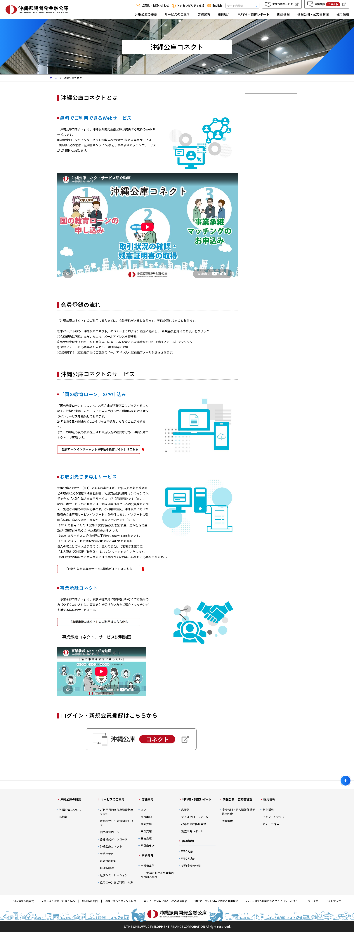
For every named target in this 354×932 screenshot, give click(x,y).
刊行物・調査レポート (253, 14)
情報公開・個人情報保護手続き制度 (238, 812)
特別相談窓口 (108, 868)
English (217, 5)
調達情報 (283, 14)
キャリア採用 (271, 824)
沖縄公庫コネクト (111, 846)
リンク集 (313, 901)
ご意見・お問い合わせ (155, 5)
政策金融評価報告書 (193, 824)
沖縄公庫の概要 (146, 14)
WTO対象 (187, 851)
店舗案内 (203, 14)
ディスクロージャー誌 (195, 817)
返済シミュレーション (114, 875)
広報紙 (185, 810)
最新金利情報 (108, 861)
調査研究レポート (192, 831)
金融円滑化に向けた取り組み (58, 901)
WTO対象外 (188, 858)
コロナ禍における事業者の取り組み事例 (157, 875)
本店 (143, 810)
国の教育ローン (109, 832)
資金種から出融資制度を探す (116, 823)
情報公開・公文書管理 (313, 14)
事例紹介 (224, 14)
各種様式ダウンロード (114, 839)
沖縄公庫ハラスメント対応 (120, 901)
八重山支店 (148, 845)
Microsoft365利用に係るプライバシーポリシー (272, 901)
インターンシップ (273, 817)
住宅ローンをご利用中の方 (116, 882)
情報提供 (227, 821)
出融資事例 (148, 866)
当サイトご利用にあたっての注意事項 (165, 901)
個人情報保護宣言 (23, 901)
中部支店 (146, 831)
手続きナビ (107, 854)
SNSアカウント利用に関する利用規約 (216, 901)
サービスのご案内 (177, 14)
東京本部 (146, 817)
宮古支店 (146, 838)
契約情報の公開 (191, 866)
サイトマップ (333, 901)
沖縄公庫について (70, 810)
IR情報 (63, 817)
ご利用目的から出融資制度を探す (116, 812)
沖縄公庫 (326, 4)
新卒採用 (268, 810)
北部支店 (146, 824)
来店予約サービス (282, 4)
